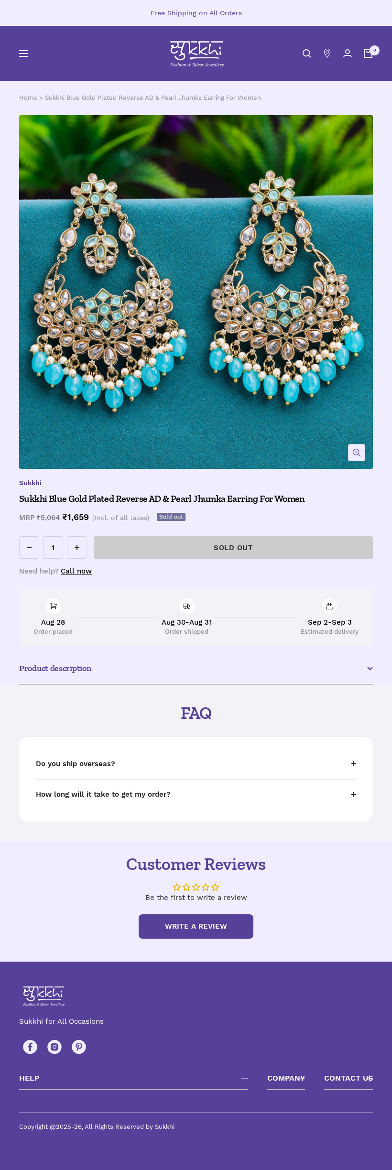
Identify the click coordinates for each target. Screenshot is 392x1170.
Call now (76, 571)
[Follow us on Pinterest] (78, 1047)
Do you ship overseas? (75, 763)
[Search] (307, 53)
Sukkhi (30, 483)
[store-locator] (327, 53)
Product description (55, 668)
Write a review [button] (196, 926)
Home (28, 97)
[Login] (347, 53)
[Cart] (368, 53)
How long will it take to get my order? (103, 794)
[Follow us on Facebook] (30, 1047)
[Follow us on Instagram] (54, 1047)
